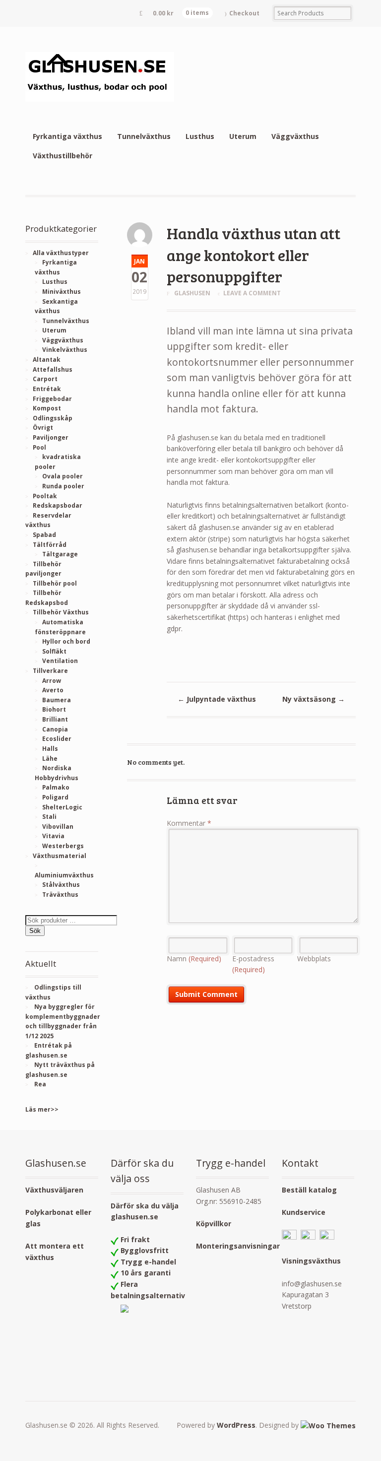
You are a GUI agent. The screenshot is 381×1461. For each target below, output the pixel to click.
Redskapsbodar (57, 505)
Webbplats (314, 958)
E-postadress (253, 964)
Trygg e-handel (148, 1261)
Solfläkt (54, 651)
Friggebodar (52, 399)
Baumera (56, 700)
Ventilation (60, 661)
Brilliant (55, 719)
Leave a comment (252, 293)
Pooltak (45, 496)
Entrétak (47, 389)
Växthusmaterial (59, 856)
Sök (35, 930)
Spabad (44, 535)
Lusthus (200, 136)
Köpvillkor (213, 1223)
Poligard (55, 797)
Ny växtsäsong (313, 699)
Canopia (55, 729)
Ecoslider (56, 738)
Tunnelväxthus (144, 136)
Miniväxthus (61, 291)
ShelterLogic (62, 807)
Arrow (51, 680)
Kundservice (303, 1212)
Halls (50, 748)
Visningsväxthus (311, 1260)
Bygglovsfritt (145, 1250)
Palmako (55, 787)
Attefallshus (52, 369)
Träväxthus (60, 894)
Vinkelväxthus (64, 349)
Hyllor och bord (66, 641)
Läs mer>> (42, 1109)
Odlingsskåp (52, 418)
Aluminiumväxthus (64, 875)
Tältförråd (49, 544)
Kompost (47, 408)
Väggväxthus (295, 136)
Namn (194, 958)
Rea (40, 1084)
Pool (39, 447)
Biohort (54, 709)
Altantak (47, 359)
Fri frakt (135, 1239)
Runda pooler (63, 486)
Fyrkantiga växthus (67, 136)
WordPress (236, 1425)
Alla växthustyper (61, 253)
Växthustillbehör (62, 155)
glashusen (192, 293)
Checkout (244, 13)
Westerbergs (63, 846)
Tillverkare (50, 670)
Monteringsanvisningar (238, 1246)
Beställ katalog (309, 1190)
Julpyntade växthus (217, 699)
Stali (49, 816)
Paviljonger (50, 437)
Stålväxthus (61, 884)
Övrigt (43, 427)
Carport (45, 379)
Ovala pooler (62, 476)
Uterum (242, 136)
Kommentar (189, 823)
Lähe (50, 758)
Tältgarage (60, 554)
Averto (53, 690)
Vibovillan (57, 826)
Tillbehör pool (55, 583)
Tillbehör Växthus (61, 612)
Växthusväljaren (54, 1190)
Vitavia (53, 836)
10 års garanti (146, 1272)
